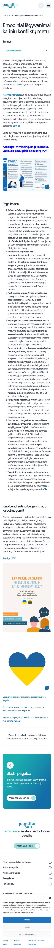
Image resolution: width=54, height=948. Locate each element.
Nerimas (7, 94)
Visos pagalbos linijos (19, 797)
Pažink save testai (24, 845)
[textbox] (26, 50)
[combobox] (26, 50)
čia (13, 289)
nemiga (16, 125)
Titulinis (5, 15)
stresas (16, 94)
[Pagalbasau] (10, 5)
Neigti (27, 927)
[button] (50, 897)
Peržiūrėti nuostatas (27, 934)
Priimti (27, 920)
